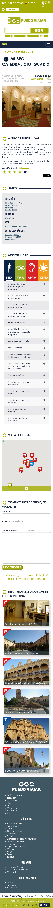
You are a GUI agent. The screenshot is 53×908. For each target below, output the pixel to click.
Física (9, 277)
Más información (30, 905)
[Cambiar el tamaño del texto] (22, 2)
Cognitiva (43, 277)
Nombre (6, 511)
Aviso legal (30, 896)
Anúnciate (12, 887)
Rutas (26, 36)
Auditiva (32, 277)
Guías (10, 882)
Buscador (11, 885)
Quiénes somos (14, 795)
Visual (20, 277)
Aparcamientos (14, 823)
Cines (9, 828)
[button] (25, 455)
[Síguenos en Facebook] (43, 3)
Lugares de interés (16, 846)
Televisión (11, 798)
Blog (9, 803)
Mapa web (16, 2)
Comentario (8, 530)
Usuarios (41, 36)
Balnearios (12, 826)
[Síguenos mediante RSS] (43, 5)
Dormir (10, 836)
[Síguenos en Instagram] (49, 3)
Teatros (10, 856)
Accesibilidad (13, 810)
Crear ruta (12, 872)
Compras (11, 833)
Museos (10, 849)
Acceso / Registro (15, 867)
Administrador (38, 79)
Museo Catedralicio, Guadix (16, 226)
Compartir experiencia (18, 869)
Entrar (12, 9)
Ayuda (7, 2)
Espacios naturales (16, 841)
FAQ (9, 805)
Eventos (11, 844)
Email (4, 521)
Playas (10, 851)
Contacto (12, 800)
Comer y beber (14, 831)
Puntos (12, 36)
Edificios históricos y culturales (21, 839)
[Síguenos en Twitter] (46, 3)
